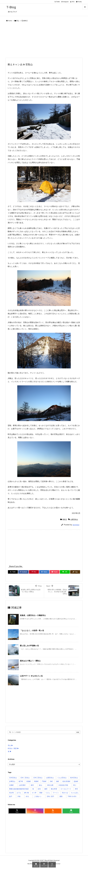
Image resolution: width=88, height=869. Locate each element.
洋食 (18, 796)
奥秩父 (26, 20)
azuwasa (76, 525)
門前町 (44, 781)
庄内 (39, 789)
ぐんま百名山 (61, 777)
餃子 (10, 796)
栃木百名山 (74, 777)
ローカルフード (66, 789)
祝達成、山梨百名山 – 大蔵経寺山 (33, 615)
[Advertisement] (44, 40)
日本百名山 (13, 777)
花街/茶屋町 (66, 781)
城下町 (21, 781)
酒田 (45, 789)
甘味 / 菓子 (50, 796)
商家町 (36, 781)
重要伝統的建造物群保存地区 (19, 789)
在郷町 (11, 785)
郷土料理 (54, 789)
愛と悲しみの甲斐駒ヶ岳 (29, 645)
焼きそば (65, 793)
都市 (32, 785)
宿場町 (28, 781)
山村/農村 (22, 785)
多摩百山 (12, 781)
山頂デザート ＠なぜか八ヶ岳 (31, 676)
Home (10, 20)
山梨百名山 (74, 519)
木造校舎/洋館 (63, 785)
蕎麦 (40, 793)
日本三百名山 (37, 777)
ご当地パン (38, 796)
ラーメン (56, 793)
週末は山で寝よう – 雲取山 (30, 661)
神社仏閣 (50, 785)
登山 (17, 20)
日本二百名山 (25, 777)
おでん (19, 793)
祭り (74, 785)
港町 (57, 781)
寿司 (76, 789)
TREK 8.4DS (72, 796)
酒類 (60, 796)
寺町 (51, 781)
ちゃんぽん (75, 793)
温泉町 (76, 781)
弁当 (27, 796)
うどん (47, 793)
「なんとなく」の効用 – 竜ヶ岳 (32, 630)
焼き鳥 (11, 793)
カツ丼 (34, 793)
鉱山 (40, 785)
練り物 (26, 793)
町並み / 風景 (12, 748)
